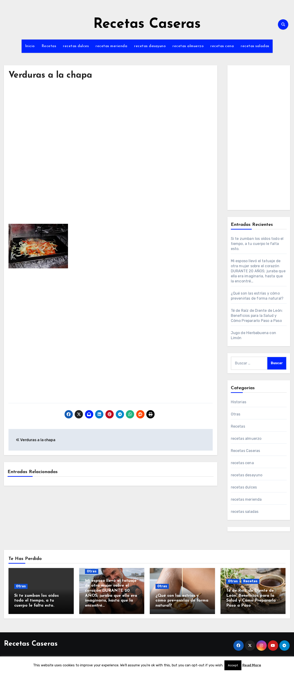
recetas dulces (76, 46)
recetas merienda (111, 46)
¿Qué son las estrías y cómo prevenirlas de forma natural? (181, 601)
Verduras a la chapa (50, 75)
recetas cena (222, 46)
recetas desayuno (150, 46)
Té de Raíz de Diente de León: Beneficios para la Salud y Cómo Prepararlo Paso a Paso (257, 315)
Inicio (30, 46)
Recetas (49, 46)
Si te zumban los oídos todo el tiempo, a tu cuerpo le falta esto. (257, 243)
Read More (251, 665)
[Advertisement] (111, 127)
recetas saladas (255, 46)
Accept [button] (233, 665)
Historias (238, 402)
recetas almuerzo (188, 46)
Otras (235, 414)
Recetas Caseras (147, 24)
